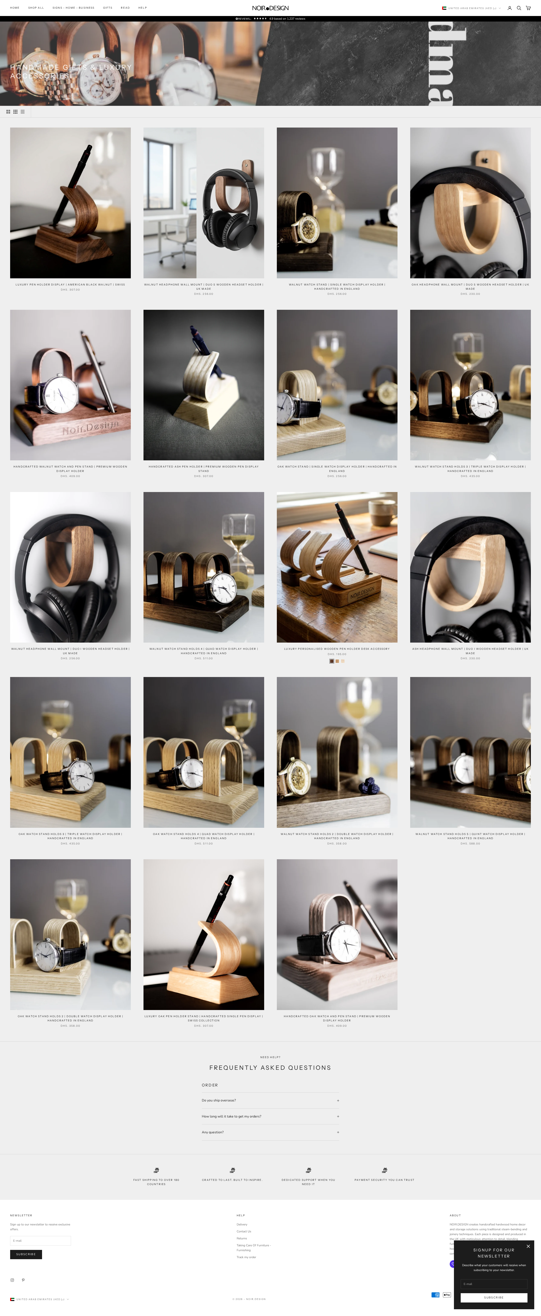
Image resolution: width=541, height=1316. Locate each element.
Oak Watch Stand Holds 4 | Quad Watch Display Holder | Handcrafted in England (203, 836)
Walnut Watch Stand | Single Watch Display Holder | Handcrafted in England (337, 286)
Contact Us (244, 1231)
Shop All (36, 7)
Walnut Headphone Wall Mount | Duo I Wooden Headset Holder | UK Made (70, 651)
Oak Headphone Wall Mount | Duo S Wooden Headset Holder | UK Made (470, 286)
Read (125, 7)
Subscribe (494, 1298)
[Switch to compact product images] (23, 111)
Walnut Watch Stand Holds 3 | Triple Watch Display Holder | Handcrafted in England (470, 468)
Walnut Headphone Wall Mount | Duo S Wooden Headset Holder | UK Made (204, 286)
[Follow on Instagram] (12, 1280)
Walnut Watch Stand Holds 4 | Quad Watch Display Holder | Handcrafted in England (203, 651)
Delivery (242, 1224)
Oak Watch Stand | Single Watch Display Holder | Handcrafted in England (337, 468)
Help (142, 7)
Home (15, 7)
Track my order (246, 1257)
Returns (242, 1238)
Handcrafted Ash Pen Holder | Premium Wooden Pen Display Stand (204, 468)
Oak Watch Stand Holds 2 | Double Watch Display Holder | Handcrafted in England (70, 1018)
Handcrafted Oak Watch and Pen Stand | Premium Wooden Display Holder (337, 1018)
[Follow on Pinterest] (23, 1280)
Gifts (108, 7)
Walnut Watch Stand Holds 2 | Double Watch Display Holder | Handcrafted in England (337, 836)
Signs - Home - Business (74, 7)
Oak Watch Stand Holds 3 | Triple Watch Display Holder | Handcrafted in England (71, 836)
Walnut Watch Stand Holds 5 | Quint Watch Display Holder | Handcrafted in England (470, 836)
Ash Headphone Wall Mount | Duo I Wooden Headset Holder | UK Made (470, 651)
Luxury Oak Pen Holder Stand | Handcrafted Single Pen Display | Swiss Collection (204, 1018)
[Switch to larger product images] (8, 111)
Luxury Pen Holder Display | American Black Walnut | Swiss (70, 284)
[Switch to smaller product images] (15, 111)
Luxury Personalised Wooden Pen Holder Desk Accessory (337, 648)
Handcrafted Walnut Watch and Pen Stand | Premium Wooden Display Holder (70, 468)
